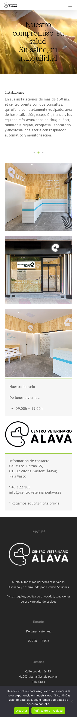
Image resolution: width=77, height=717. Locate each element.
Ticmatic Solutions (57, 587)
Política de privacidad (48, 710)
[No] (72, 701)
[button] (70, 5)
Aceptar (21, 710)
